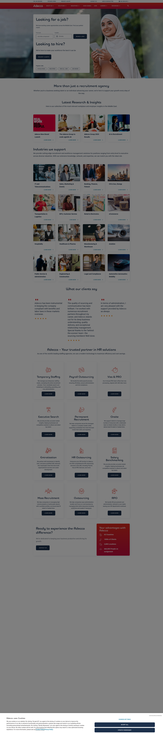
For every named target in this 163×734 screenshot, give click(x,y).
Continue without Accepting (155, 715)
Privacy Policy (49, 729)
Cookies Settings (125, 719)
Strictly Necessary (125, 730)
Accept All (124, 724)
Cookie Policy (40, 729)
